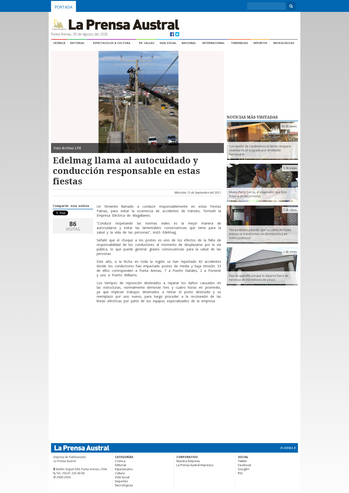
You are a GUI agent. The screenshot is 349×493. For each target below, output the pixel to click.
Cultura (120, 473)
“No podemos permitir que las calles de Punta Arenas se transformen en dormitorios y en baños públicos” (260, 234)
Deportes (260, 43)
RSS (240, 473)
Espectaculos (123, 469)
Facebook (244, 465)
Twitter (242, 461)
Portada (63, 7)
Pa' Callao (146, 43)
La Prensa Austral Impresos (194, 465)
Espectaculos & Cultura (111, 43)
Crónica (59, 43)
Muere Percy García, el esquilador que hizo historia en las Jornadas (258, 194)
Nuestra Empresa (188, 461)
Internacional (213, 43)
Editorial (77, 43)
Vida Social (168, 43)
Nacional (189, 43)
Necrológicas (283, 43)
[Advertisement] (136, 322)
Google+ (244, 469)
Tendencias (239, 43)
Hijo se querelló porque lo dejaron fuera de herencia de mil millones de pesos (258, 278)
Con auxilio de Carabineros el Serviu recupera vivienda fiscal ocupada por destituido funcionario (260, 150)
